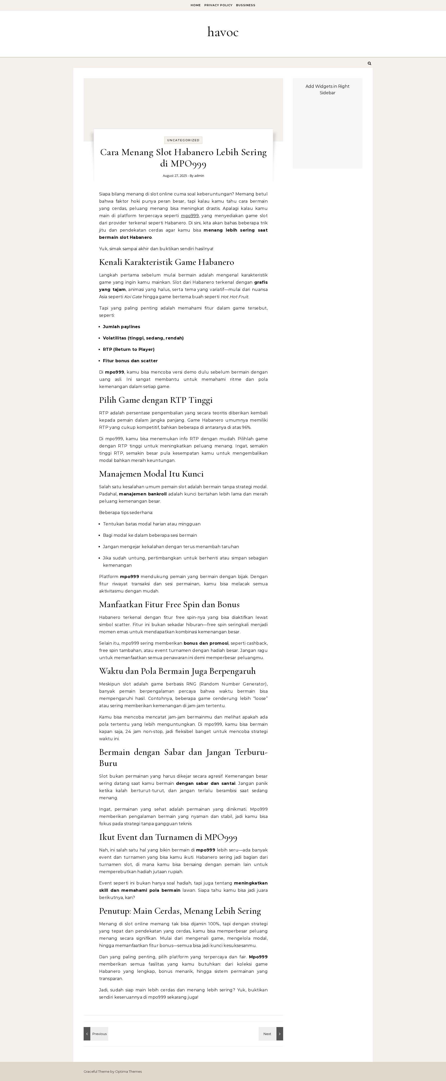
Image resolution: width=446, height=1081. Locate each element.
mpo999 (190, 215)
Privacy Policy (218, 5)
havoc (223, 31)
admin (199, 175)
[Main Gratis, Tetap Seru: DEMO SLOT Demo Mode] (271, 1033)
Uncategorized (183, 140)
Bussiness (246, 5)
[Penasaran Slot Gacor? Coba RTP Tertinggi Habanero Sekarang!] (95, 1033)
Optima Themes (128, 1071)
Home (196, 5)
